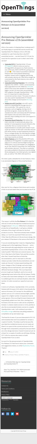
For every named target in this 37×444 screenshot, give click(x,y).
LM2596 (30, 86)
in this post (14, 226)
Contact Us (4, 385)
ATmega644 (9, 66)
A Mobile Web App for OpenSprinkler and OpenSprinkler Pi (17, 363)
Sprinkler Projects (24, 354)
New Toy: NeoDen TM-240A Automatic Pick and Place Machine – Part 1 (17, 370)
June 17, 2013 (14, 352)
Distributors (5, 391)
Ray (5, 352)
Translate (15, 400)
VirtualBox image (7, 311)
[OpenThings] (17, 6)
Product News (13, 354)
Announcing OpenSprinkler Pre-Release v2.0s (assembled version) (17, 39)
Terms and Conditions (8, 388)
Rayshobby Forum (28, 346)
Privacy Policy (5, 394)
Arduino (6, 354)
